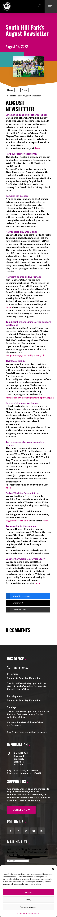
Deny (28, 899)
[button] (52, 868)
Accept (28, 892)
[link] (6, 9)
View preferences (28, 907)
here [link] (37, 148)
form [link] (45, 520)
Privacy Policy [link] (22, 913)
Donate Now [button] (21, 810)
